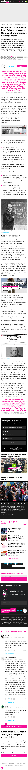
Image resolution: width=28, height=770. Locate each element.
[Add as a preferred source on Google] (20, 57)
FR (22, 1)
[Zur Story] (14, 743)
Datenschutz (11, 765)
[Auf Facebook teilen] (2, 57)
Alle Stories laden (14, 558)
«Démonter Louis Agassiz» (12, 250)
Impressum (23, 763)
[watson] (5, 1)
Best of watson (6, 566)
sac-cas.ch (8, 137)
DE (19, 1)
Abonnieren (14, 579)
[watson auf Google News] (26, 57)
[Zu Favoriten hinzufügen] (14, 57)
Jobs (18, 763)
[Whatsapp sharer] (6, 517)
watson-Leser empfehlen (9, 568)
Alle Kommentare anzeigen (14, 726)
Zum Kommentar (9, 653)
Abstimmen (14, 443)
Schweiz (3, 24)
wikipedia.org (6, 232)
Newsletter (5, 763)
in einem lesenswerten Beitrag (12, 325)
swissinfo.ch (8, 358)
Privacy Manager (19, 765)
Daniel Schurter (11, 66)
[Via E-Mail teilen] (7, 57)
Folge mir (22, 66)
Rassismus (19, 564)
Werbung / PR (12, 763)
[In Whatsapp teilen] (5, 57)
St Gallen (21, 568)
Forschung (9, 24)
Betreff (3, 599)
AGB (5, 765)
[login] (2, 768)
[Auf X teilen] (3, 517)
